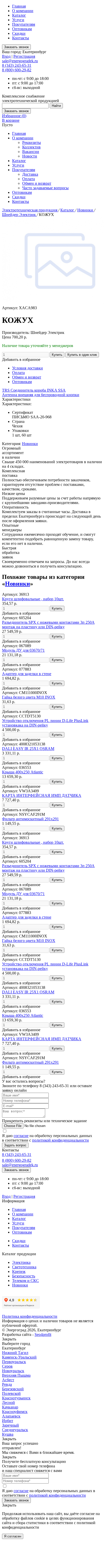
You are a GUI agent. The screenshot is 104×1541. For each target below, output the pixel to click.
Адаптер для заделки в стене (26, 674)
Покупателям (23, 24)
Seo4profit (43, 1334)
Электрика (21, 1262)
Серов (7, 1366)
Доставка (30, 174)
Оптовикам (22, 29)
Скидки (18, 33)
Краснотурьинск (16, 1398)
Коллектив (31, 147)
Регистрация (24, 56)
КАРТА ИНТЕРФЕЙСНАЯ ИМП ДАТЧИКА (41, 795)
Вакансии (30, 151)
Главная (19, 6)
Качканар (10, 1407)
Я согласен (12, 1536)
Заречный (10, 1425)
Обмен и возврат (36, 183)
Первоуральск (14, 1362)
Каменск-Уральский (19, 1357)
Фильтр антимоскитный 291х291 (30, 819)
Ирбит (7, 1421)
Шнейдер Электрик (19, 214)
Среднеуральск (15, 1430)
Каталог (19, 15)
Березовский (13, 1389)
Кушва (7, 1434)
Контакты (20, 38)
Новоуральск (13, 1371)
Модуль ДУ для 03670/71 (23, 650)
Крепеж (18, 1271)
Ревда (7, 1384)
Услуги (18, 20)
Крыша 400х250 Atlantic (22, 772)
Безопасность (23, 1276)
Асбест (8, 1380)
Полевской (11, 1393)
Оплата (28, 179)
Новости (29, 156)
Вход (6, 56)
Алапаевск (11, 1416)
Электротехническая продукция (30, 210)
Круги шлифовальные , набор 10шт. (33, 599)
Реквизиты (31, 142)
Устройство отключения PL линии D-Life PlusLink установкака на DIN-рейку (45, 722)
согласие (21, 1136)
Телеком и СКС (25, 1280)
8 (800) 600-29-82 (16, 70)
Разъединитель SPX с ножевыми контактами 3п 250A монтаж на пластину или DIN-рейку (48, 624)
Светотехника (24, 1267)
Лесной (8, 1402)
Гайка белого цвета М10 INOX (28, 697)
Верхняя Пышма (16, 1375)
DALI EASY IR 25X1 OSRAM (28, 748)
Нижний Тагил (15, 1352)
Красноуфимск (15, 1411)
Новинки (85, 210)
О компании (22, 11)
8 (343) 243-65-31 (16, 65)
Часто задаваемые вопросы (45, 188)
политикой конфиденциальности (60, 1140)
